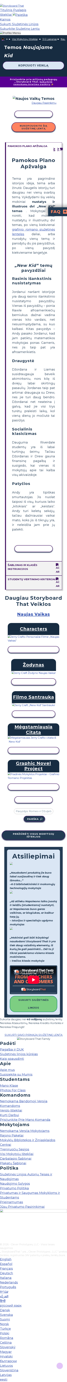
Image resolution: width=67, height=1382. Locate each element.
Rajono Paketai (12, 1135)
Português (8, 1287)
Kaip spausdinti (12, 1059)
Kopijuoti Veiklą (33, 65)
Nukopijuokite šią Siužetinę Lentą (33, 127)
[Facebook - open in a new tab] (2, 1223)
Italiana (6, 1278)
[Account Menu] (10, 33)
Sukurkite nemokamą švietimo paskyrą (33, 83)
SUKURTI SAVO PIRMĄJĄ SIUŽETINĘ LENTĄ (34, 1034)
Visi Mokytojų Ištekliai (25, 39)
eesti (3, 1379)
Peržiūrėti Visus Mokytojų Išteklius (33, 835)
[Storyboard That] (12, 5)
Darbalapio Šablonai (15, 1159)
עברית (4, 1292)
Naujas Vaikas (33, 614)
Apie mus (7, 1070)
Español (6, 1264)
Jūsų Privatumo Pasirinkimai (22, 1207)
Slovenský (7, 1347)
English (6, 1259)
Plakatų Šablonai (13, 1163)
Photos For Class (13, 1090)
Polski (4, 1333)
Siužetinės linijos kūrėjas (19, 1054)
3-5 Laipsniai (49, 39)
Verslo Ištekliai (11, 1110)
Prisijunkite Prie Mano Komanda (25, 1120)
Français (6, 1268)
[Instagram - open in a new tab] (2, 1229)
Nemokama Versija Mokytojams (24, 1131)
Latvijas (6, 1375)
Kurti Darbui (9, 1115)
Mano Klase (9, 1086)
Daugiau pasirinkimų (44, 102)
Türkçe (5, 1329)
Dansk (5, 1310)
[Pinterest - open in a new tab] (2, 1240)
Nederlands (9, 1282)
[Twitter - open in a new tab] (2, 1235)
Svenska (6, 1315)
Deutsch (6, 1273)
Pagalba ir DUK (12, 1049)
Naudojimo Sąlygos (15, 1184)
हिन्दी (2, 1301)
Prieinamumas (11, 1202)
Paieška (33, 819)
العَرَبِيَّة (4, 1296)
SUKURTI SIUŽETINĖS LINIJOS (33, 1003)
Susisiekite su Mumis (16, 1074)
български (8, 1361)
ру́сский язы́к (10, 1305)
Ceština (6, 1342)
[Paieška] (20, 15)
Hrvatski (6, 1356)
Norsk (4, 1324)
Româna (6, 1338)
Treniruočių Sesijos (14, 1149)
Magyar (6, 1352)
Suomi (5, 1319)
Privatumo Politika (14, 1188)
